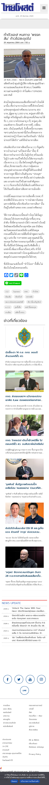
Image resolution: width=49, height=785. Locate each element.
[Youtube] (30, 679)
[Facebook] (8, 679)
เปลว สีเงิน (7, 709)
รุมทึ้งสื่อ (18, 307)
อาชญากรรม (7, 743)
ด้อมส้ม (8, 297)
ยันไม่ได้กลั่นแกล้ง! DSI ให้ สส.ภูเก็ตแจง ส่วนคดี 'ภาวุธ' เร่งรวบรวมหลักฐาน (24, 531)
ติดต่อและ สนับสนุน (36, 747)
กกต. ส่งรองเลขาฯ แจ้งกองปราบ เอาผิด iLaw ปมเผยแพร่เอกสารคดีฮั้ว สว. (24, 400)
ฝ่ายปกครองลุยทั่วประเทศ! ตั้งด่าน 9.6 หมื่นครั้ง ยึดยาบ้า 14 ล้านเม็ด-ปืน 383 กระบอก (28, 624)
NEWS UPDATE (11, 603)
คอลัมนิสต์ (7, 712)
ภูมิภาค (31, 726)
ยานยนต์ (6, 750)
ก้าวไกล (35, 291)
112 (7, 291)
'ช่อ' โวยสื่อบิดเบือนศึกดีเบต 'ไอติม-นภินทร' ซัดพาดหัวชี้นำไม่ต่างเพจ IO (28, 639)
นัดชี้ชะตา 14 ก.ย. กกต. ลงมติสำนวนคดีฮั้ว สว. (21, 354)
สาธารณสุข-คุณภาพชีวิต (12, 753)
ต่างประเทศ (7, 739)
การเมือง (6, 705)
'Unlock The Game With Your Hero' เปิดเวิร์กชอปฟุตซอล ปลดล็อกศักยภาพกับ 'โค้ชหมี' (28, 610)
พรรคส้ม (29, 297)
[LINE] (24, 690)
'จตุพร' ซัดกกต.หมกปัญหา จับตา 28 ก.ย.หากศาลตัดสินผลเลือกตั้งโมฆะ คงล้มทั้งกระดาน (23, 575)
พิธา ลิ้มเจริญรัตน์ (34, 302)
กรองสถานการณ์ (35, 705)
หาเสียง (8, 312)
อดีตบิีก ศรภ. (20, 312)
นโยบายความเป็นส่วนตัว (30, 781)
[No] (46, 778)
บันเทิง (5, 757)
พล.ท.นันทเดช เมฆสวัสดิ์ (14, 302)
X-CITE (5, 746)
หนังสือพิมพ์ (8, 726)
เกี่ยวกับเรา (33, 743)
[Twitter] (19, 679)
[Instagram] (41, 679)
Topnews (16, 291)
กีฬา (30, 712)
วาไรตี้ (31, 709)
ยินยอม (14, 781)
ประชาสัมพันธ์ (34, 723)
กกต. (26, 291)
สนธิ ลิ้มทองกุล (30, 307)
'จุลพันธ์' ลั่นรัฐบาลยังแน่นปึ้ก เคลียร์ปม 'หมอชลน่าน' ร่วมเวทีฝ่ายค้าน (23, 488)
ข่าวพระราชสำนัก (9, 723)
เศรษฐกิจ (6, 719)
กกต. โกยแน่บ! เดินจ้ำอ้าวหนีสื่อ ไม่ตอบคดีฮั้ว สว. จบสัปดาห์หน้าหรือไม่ (24, 442)
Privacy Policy (35, 754)
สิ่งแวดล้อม (33, 729)
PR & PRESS (34, 740)
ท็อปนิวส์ (18, 297)
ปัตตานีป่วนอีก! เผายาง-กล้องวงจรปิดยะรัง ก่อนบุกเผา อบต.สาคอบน (28, 617)
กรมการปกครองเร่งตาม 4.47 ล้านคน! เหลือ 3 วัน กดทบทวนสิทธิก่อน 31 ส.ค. (28, 632)
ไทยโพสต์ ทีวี (8, 760)
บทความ (6, 716)
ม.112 (7, 307)
